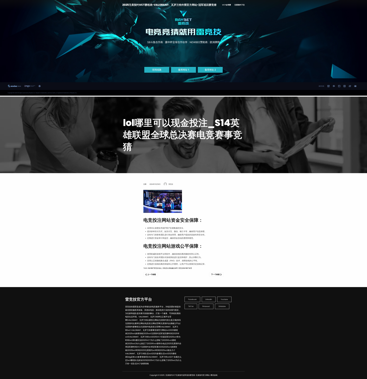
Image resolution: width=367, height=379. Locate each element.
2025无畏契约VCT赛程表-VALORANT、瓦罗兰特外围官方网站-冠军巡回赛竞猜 (169, 5)
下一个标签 (215, 274)
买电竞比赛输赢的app (170, 268)
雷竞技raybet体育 (185, 268)
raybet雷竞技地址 (155, 268)
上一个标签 (151, 274)
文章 (144, 184)
